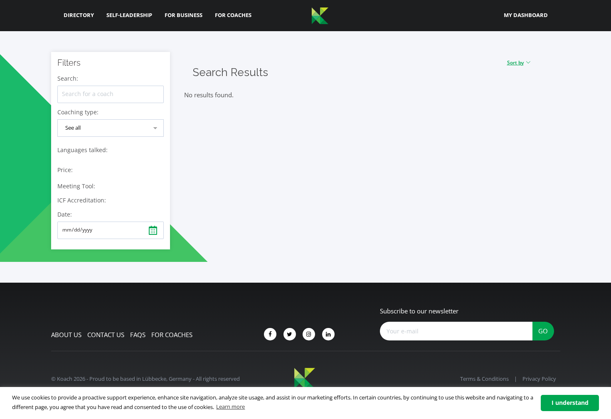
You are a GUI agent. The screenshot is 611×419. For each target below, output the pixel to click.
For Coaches (233, 15)
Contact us (105, 334)
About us (66, 334)
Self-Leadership (129, 15)
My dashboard (526, 15)
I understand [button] (570, 403)
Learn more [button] (230, 406)
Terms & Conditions (484, 378)
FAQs (137, 334)
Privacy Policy (539, 378)
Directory (79, 15)
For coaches (171, 334)
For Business (183, 15)
